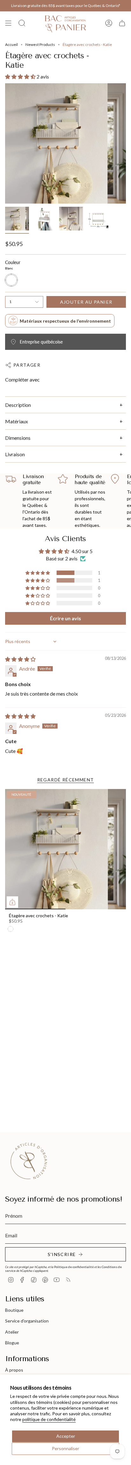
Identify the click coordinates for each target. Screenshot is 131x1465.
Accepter (65, 1436)
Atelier (12, 1332)
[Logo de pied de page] (29, 1161)
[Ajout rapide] (12, 902)
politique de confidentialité (49, 1419)
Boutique (14, 1310)
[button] (21, 76)
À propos (14, 1370)
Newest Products (40, 44)
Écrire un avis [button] (65, 618)
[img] (20, 659)
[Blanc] (10, 929)
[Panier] (122, 23)
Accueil (11, 44)
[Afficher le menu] (8, 23)
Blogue (12, 1342)
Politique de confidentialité (74, 1267)
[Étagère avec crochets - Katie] (65, 849)
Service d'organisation (27, 1320)
